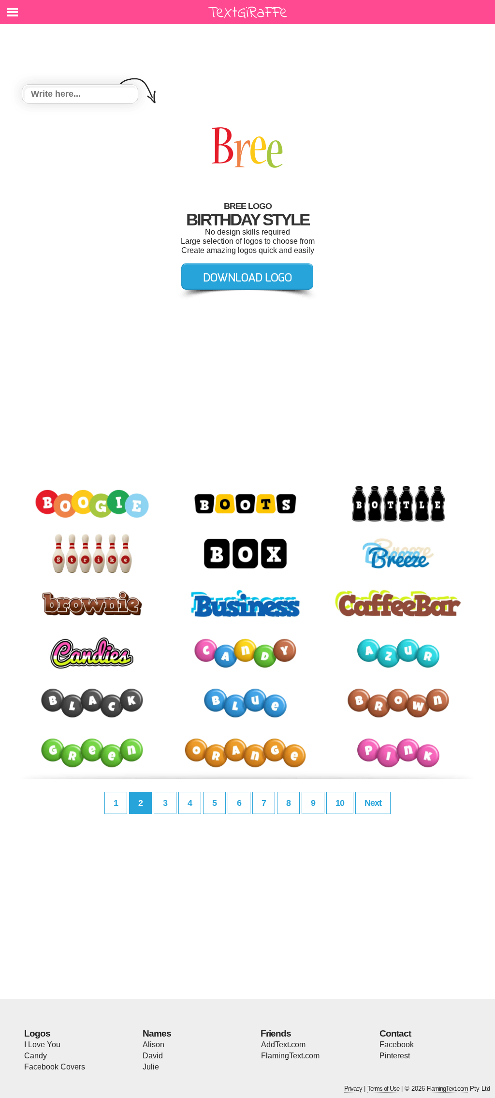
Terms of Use (383, 1088)
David (153, 1056)
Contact (395, 1033)
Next (372, 803)
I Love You (42, 1044)
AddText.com (283, 1044)
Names (157, 1033)
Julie (151, 1067)
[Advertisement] (250, 48)
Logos (37, 1033)
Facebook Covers (54, 1067)
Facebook (396, 1044)
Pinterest (394, 1056)
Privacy (353, 1088)
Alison (153, 1044)
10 (339, 803)
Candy (35, 1056)
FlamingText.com (290, 1056)
